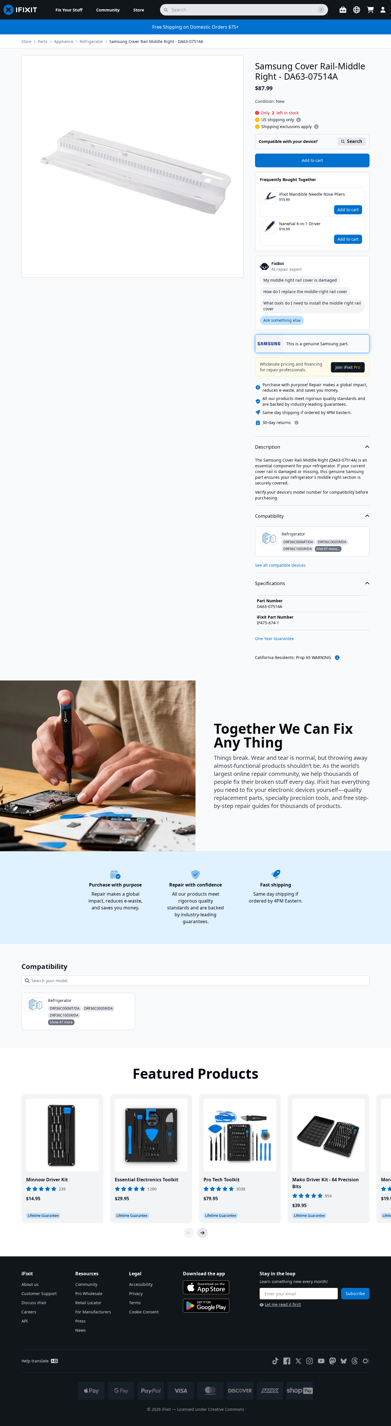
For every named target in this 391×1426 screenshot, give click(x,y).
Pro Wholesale (88, 1293)
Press (80, 1321)
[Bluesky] (344, 1361)
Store (26, 41)
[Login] (383, 9)
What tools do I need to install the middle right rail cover (312, 305)
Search (354, 141)
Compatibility (269, 516)
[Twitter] (298, 1361)
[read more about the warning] (337, 657)
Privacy (136, 1293)
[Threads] (354, 1361)
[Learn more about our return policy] (296, 422)
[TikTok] (275, 1361)
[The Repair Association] (366, 1361)
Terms (135, 1302)
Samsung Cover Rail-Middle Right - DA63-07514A (156, 41)
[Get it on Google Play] (206, 1306)
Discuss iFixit (33, 1302)
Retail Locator (88, 1302)
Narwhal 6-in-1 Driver (300, 223)
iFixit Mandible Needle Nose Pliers (312, 194)
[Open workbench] (343, 9)
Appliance (63, 41)
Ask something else (282, 320)
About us (30, 1284)
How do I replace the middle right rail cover (305, 291)
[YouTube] (321, 1361)
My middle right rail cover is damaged (300, 280)
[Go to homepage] (22, 10)
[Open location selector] (356, 9)
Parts (43, 41)
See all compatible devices (280, 565)
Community (86, 1284)
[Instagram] (309, 1361)
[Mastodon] (332, 1361)
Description (267, 447)
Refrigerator (91, 41)
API (24, 1321)
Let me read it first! (283, 1304)
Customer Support (39, 1293)
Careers (28, 1312)
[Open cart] (370, 9)
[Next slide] (202, 1233)
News (80, 1330)
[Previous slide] (188, 1233)
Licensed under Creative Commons (210, 1409)
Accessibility (141, 1284)
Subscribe (355, 1293)
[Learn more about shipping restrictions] (298, 119)
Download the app (204, 1273)
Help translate (35, 1361)
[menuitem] (69, 9)
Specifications (270, 583)
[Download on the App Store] (206, 1287)
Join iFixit (347, 367)
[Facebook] (286, 1361)
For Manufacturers (93, 1312)
